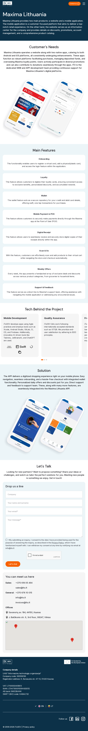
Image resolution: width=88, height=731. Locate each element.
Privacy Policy (58, 543)
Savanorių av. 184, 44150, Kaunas (25, 612)
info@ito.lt (21, 597)
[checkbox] (6, 540)
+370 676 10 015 (24, 592)
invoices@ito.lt (23, 602)
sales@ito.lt (21, 587)
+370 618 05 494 (24, 583)
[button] (15, 626)
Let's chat (13, 564)
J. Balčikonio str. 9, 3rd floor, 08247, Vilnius (30, 617)
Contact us (73, 3)
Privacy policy (29, 727)
